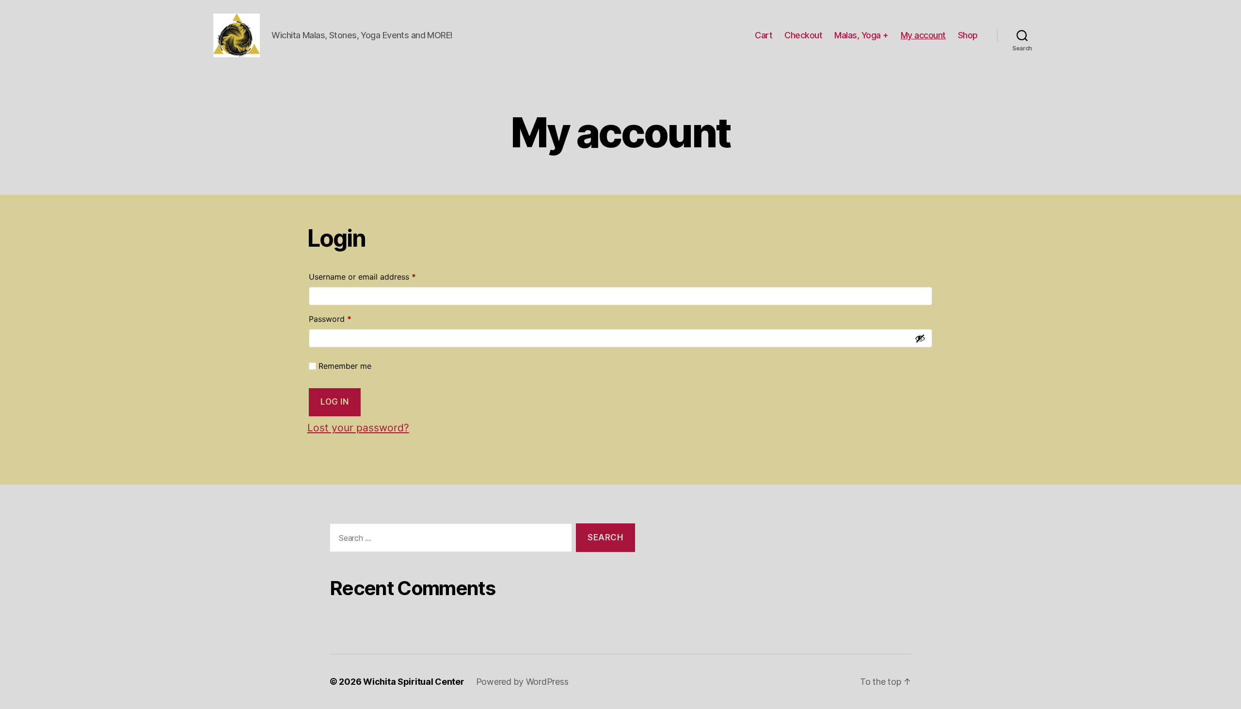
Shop (968, 35)
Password (346, 319)
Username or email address (378, 276)
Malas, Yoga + (861, 35)
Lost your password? (358, 428)
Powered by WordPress (522, 682)
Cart (763, 35)
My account (923, 35)
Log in (334, 402)
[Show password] (920, 338)
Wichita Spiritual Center (413, 682)
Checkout (803, 35)
